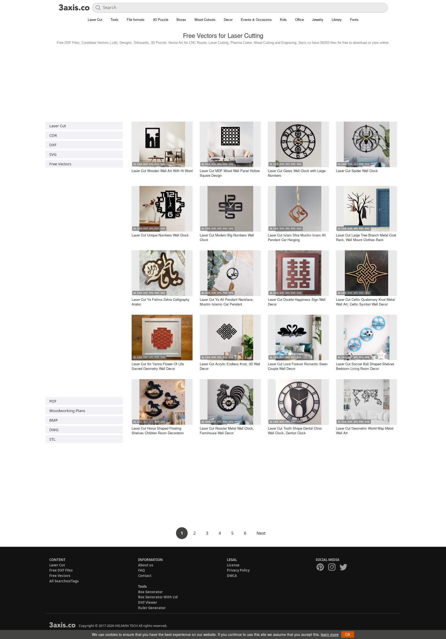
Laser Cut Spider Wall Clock (357, 170)
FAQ (141, 570)
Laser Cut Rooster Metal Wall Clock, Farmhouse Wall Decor (227, 430)
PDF (53, 401)
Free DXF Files (61, 570)
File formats (136, 19)
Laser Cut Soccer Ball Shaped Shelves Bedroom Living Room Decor (365, 366)
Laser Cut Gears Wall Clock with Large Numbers (296, 173)
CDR (53, 135)
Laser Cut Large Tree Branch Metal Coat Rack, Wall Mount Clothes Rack (366, 237)
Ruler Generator (152, 608)
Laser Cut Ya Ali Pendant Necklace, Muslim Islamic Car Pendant (226, 301)
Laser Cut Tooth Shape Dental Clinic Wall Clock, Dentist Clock (295, 430)
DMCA (232, 575)
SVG (53, 154)
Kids (283, 19)
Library (337, 19)
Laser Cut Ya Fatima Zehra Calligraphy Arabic (160, 301)
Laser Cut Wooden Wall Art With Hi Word (162, 170)
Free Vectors (60, 163)
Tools (114, 19)
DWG (54, 429)
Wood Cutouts (205, 19)
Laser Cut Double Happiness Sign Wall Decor (296, 301)
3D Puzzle (160, 19)
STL (52, 439)
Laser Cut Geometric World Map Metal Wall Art (364, 430)
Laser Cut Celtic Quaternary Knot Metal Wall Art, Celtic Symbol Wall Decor (365, 301)
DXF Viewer (147, 602)
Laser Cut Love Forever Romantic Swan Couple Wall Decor (298, 366)
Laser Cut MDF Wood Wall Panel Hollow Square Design (230, 173)
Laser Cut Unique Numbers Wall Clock (160, 235)
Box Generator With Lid (158, 597)
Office (299, 19)
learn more (330, 634)
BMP (53, 420)
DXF (53, 144)
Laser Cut (95, 19)
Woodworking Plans (67, 410)
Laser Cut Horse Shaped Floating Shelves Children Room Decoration (158, 430)
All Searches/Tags (63, 581)
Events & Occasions (256, 19)
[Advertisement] (223, 82)
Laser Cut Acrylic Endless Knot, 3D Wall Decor (230, 366)
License (233, 565)
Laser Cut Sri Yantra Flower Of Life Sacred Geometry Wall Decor (158, 366)
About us (145, 565)
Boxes (181, 19)
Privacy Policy (238, 570)
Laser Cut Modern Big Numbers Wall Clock (227, 237)
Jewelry (317, 19)
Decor (228, 19)
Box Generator (150, 592)
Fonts (354, 19)
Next (261, 533)
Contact (145, 575)
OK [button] (347, 634)
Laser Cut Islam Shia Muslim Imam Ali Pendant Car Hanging (297, 237)
